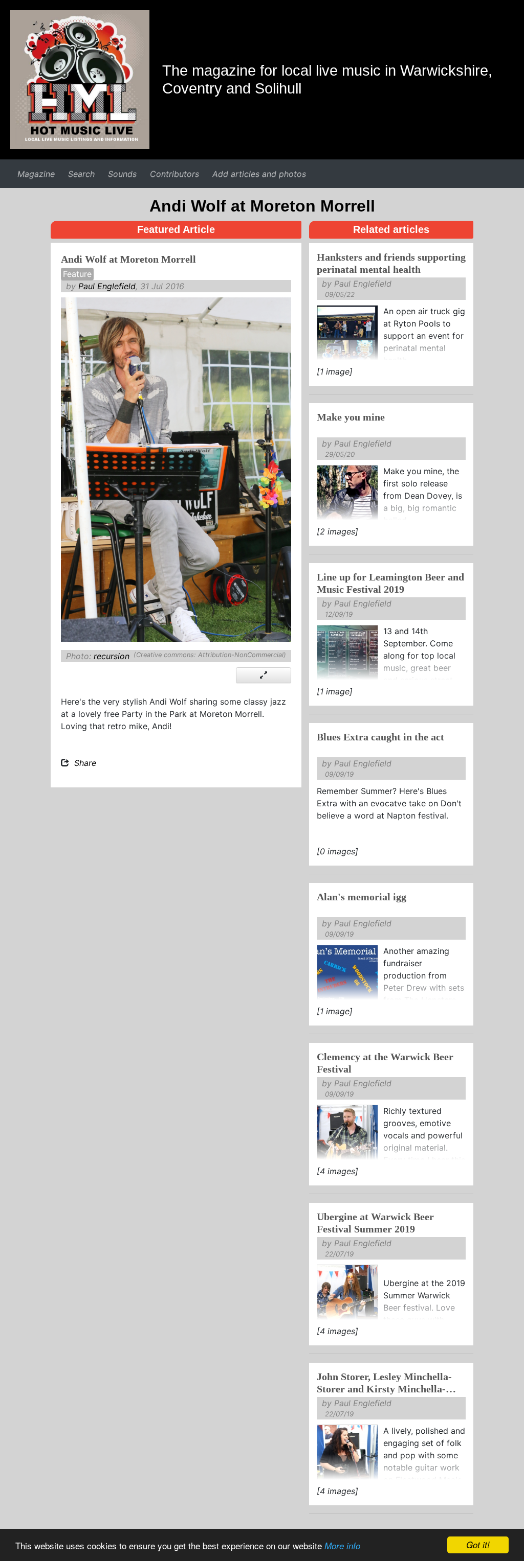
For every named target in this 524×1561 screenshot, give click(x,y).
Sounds (122, 174)
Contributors (174, 174)
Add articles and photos (259, 174)
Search (81, 174)
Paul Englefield (107, 286)
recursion (111, 656)
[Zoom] (263, 675)
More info (342, 1546)
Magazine (36, 174)
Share (85, 763)
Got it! (478, 1545)
